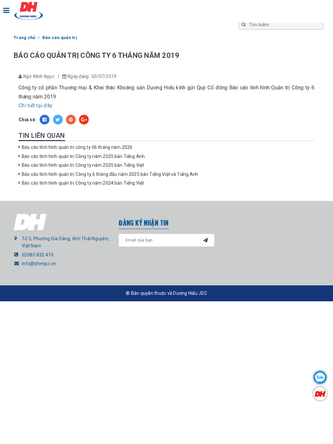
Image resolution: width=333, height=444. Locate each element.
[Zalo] (319, 377)
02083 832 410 (37, 254)
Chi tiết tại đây (35, 105)
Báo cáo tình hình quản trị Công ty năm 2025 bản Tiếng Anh (83, 156)
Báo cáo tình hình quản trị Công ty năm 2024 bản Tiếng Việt (83, 183)
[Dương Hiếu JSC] (28, 11)
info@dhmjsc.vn (39, 263)
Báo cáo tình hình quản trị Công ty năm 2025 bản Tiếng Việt (83, 165)
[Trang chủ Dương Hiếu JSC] (319, 393)
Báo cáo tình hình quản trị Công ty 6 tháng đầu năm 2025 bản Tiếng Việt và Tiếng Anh (110, 174)
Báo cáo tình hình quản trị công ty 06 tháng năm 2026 (77, 147)
